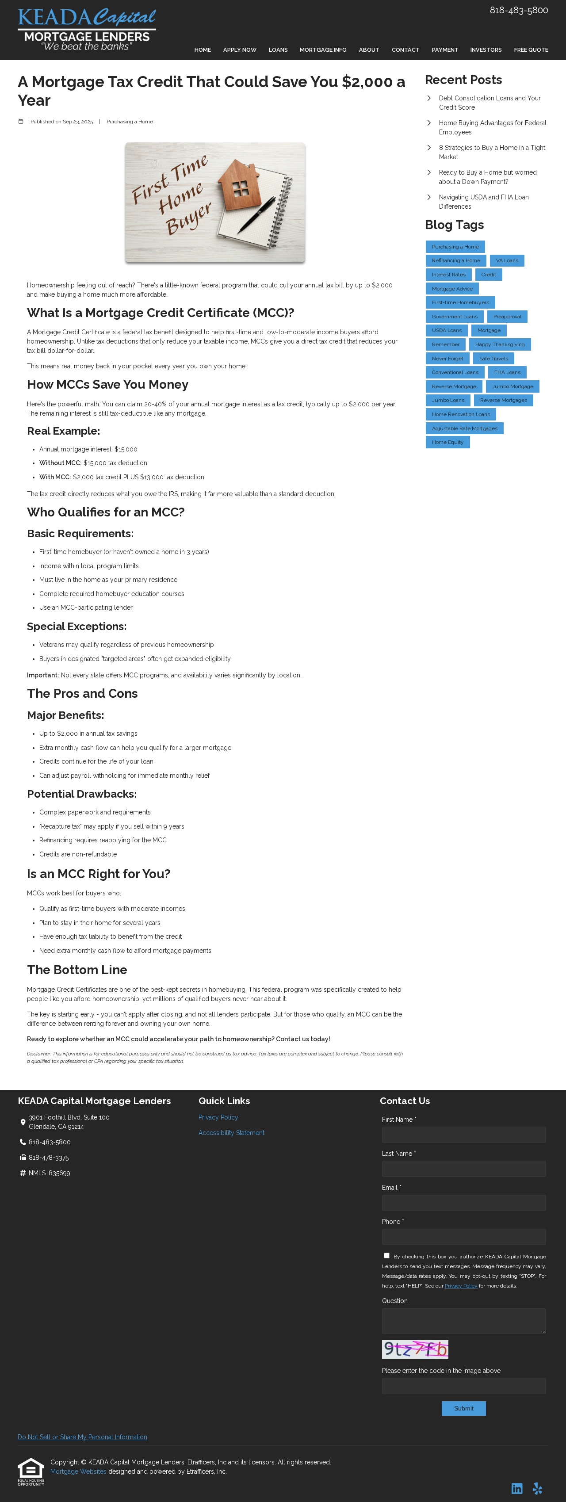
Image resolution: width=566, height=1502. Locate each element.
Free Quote (531, 49)
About (369, 49)
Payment (445, 49)
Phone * (393, 1221)
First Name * (399, 1119)
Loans (278, 49)
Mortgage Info (323, 49)
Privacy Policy (218, 1117)
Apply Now (239, 49)
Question (395, 1300)
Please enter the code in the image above (441, 1370)
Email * (392, 1187)
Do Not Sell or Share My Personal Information (82, 1437)
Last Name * (399, 1153)
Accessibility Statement (231, 1132)
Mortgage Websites (79, 1471)
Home (203, 49)
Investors (486, 49)
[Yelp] (537, 1489)
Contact (406, 49)
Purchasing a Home (130, 121)
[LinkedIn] (517, 1489)
